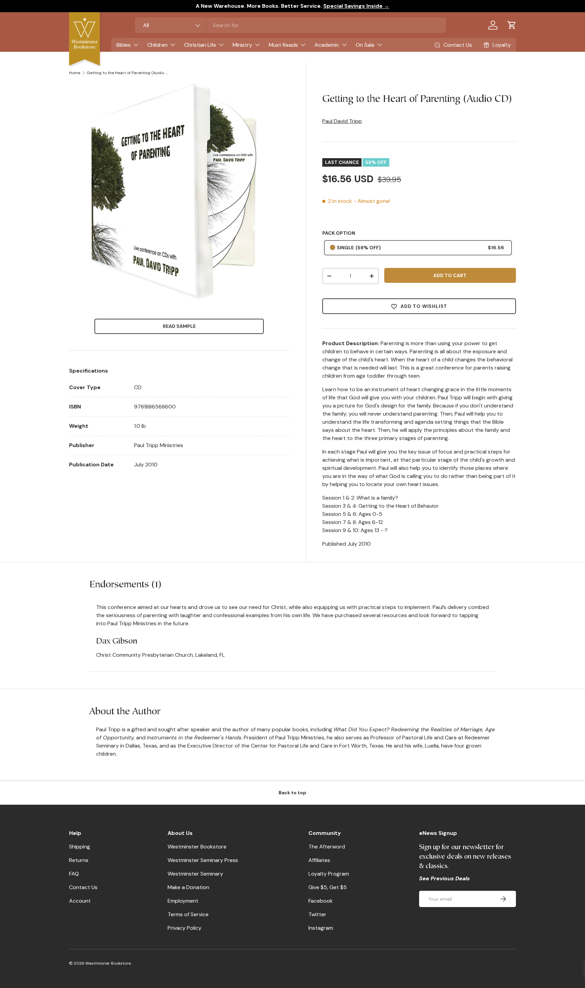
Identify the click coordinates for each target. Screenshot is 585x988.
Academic (327, 44)
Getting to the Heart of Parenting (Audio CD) (127, 73)
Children (157, 44)
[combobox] (290, 25)
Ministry (242, 44)
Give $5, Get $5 (327, 887)
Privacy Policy (184, 927)
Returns (78, 860)
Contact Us (83, 887)
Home (74, 73)
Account (80, 900)
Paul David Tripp (342, 121)
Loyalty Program (328, 873)
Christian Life (200, 44)
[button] (511, 25)
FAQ (74, 873)
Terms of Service (188, 914)
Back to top (292, 793)
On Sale (365, 44)
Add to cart (450, 275)
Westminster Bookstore (197, 846)
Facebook (320, 900)
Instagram (320, 927)
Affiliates (319, 860)
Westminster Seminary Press (203, 860)
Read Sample (179, 326)
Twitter (317, 914)
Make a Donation (188, 887)
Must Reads (283, 44)
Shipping (79, 846)
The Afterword (326, 846)
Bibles (123, 44)
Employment (183, 900)
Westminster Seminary (195, 873)
